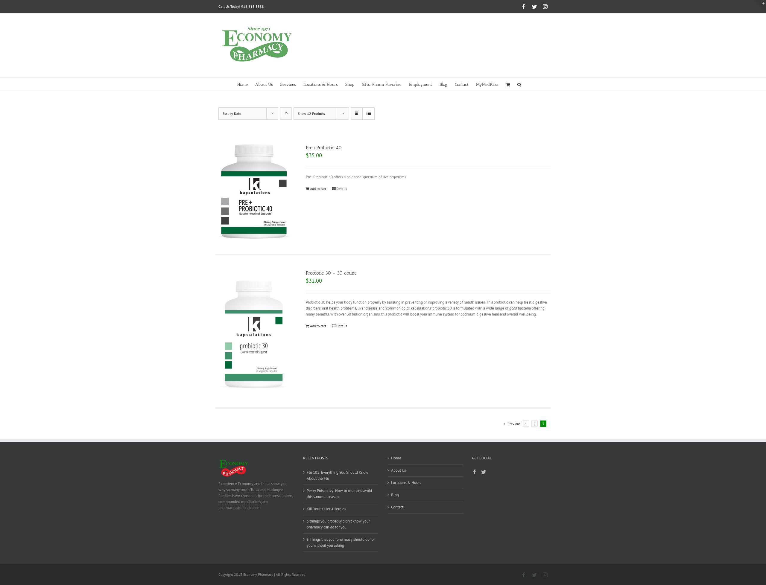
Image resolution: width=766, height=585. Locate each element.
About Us (398, 470)
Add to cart (318, 188)
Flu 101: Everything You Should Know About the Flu (337, 475)
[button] (519, 84)
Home (396, 458)
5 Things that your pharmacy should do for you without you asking (341, 542)
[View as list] (368, 113)
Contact (397, 507)
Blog (395, 494)
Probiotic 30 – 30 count (331, 273)
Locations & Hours (406, 482)
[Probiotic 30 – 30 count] (254, 331)
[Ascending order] (286, 113)
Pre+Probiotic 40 (324, 147)
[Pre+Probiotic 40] (254, 191)
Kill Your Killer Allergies (326, 508)
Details (341, 188)
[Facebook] (474, 472)
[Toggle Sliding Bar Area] (760, 5)
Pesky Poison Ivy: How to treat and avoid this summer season (339, 493)
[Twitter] (483, 472)
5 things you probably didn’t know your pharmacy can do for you (338, 524)
